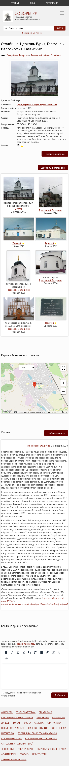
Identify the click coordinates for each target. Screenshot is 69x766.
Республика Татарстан (18, 55)
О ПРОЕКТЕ (7, 712)
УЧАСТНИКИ (43, 717)
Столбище (56, 55)
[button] (63, 383)
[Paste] (35, 652)
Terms (64, 412)
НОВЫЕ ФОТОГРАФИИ (37, 728)
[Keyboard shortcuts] (15, 412)
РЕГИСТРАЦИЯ (52, 3)
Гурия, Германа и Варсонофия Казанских (37, 104)
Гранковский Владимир (50, 210)
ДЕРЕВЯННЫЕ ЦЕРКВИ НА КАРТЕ (17, 749)
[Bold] (6, 652)
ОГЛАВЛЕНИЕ (45, 712)
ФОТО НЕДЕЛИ (58, 728)
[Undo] (59, 652)
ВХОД (32, 3)
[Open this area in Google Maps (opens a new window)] (7, 411)
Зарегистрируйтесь (26, 643)
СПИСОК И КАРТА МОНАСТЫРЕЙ (17, 743)
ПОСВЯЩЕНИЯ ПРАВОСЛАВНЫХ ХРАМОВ (37, 733)
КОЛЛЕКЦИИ (58, 717)
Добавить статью (56, 433)
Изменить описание (55, 153)
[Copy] (29, 652)
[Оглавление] (3, 55)
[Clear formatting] (18, 652)
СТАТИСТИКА (54, 722)
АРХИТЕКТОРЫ (39, 754)
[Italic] (12, 652)
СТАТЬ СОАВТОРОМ (26, 712)
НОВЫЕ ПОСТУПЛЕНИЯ (12, 728)
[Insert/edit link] (47, 652)
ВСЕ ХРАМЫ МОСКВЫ (11, 738)
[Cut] (24, 652)
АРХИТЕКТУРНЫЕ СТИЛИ (13, 759)
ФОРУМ (16, 722)
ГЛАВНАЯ (15, 3)
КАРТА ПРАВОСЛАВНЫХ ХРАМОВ (17, 717)
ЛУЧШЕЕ (5, 722)
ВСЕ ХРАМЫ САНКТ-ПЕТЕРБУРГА (41, 738)
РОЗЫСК (27, 722)
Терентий (16, 243)
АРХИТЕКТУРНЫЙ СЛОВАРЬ (15, 754)
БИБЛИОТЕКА (7, 733)
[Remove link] (53, 652)
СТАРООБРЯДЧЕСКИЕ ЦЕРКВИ (51, 749)
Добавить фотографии (53, 167)
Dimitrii (18, 208)
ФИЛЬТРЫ (39, 722)
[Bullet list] (41, 652)
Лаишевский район (39, 55)
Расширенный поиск (32, 33)
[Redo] (6, 659)
